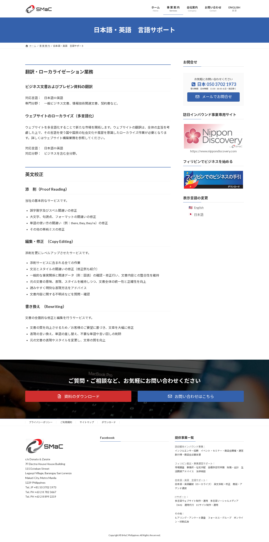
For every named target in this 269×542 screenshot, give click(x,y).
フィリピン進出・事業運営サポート (194, 463)
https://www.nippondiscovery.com (213, 151)
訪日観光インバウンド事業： (190, 446)
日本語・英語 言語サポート (190, 480)
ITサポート (180, 497)
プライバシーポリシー (41, 422)
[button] (78, 396)
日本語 (198, 214)
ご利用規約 (66, 422)
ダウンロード (109, 422)
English (199, 207)
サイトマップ (87, 422)
